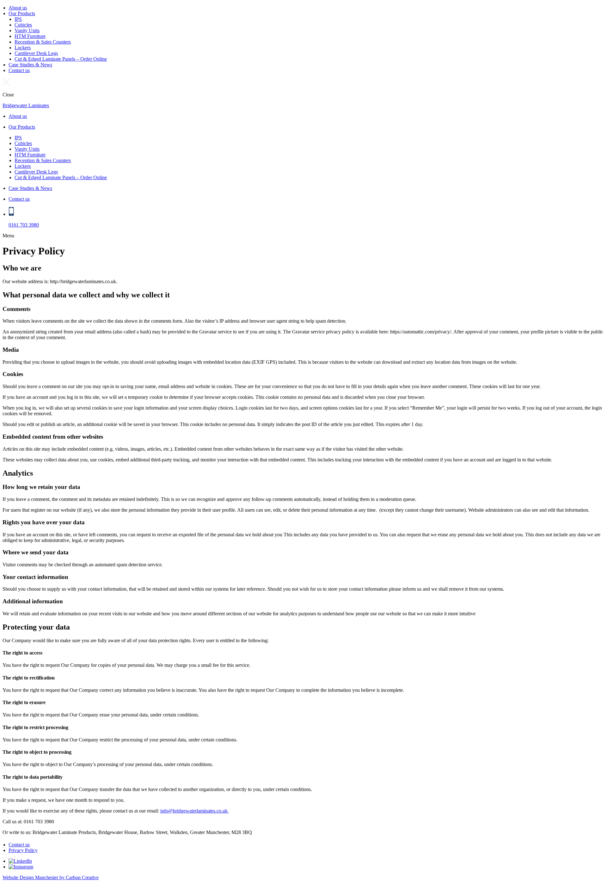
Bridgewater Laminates (26, 105)
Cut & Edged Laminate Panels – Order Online (61, 59)
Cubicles (23, 24)
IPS (18, 19)
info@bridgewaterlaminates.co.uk (194, 810)
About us (18, 7)
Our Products (22, 13)
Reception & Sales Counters (43, 42)
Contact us (19, 70)
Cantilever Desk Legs (36, 53)
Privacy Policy (23, 850)
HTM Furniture (30, 36)
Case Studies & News (30, 64)
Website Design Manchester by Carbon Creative (51, 877)
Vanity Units (27, 30)
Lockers (23, 47)
